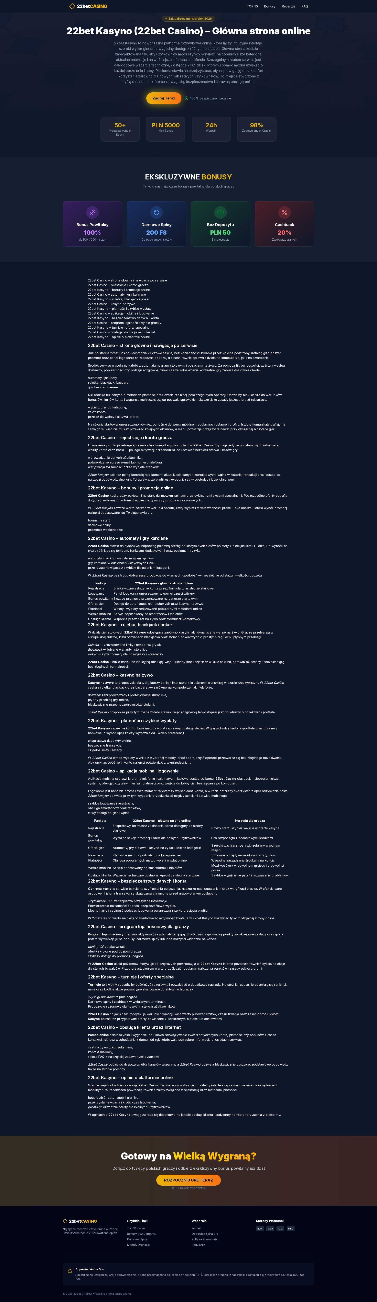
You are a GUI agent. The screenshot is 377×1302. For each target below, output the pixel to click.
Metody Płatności (138, 1244)
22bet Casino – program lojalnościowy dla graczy (124, 323)
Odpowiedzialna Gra (205, 1233)
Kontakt (196, 1228)
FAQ (305, 6)
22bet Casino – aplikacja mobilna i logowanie (121, 313)
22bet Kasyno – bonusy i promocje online (119, 290)
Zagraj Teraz (164, 98)
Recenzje (288, 6)
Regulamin (198, 1244)
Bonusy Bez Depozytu (141, 1233)
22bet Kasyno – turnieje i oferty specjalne (118, 327)
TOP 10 (252, 6)
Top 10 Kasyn (136, 1228)
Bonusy (269, 6)
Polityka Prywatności (205, 1239)
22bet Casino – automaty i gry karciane (117, 294)
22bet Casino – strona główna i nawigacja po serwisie (127, 280)
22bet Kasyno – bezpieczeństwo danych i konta (123, 318)
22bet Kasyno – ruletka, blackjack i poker (119, 299)
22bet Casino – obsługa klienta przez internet (121, 332)
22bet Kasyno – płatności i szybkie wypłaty (120, 309)
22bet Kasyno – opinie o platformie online (119, 337)
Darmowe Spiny (137, 1239)
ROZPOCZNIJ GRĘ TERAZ (188, 1180)
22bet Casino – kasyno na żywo (111, 304)
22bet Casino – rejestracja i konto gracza (118, 285)
